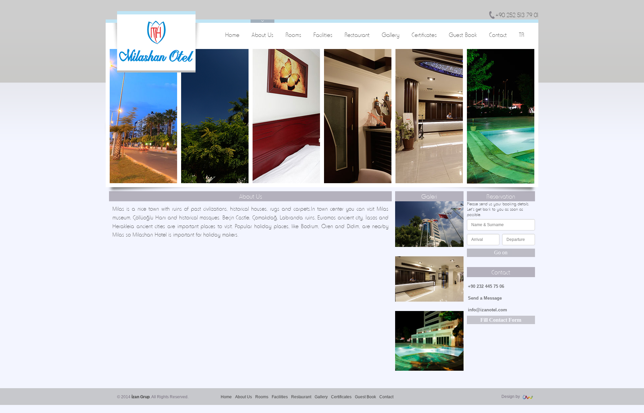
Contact (498, 35)
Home (232, 35)
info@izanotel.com (487, 309)
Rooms (293, 35)
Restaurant (357, 35)
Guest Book (463, 35)
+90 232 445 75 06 (486, 286)
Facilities (322, 35)
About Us (262, 35)
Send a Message (485, 298)
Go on (500, 252)
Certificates (424, 35)
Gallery (390, 35)
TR (521, 35)
